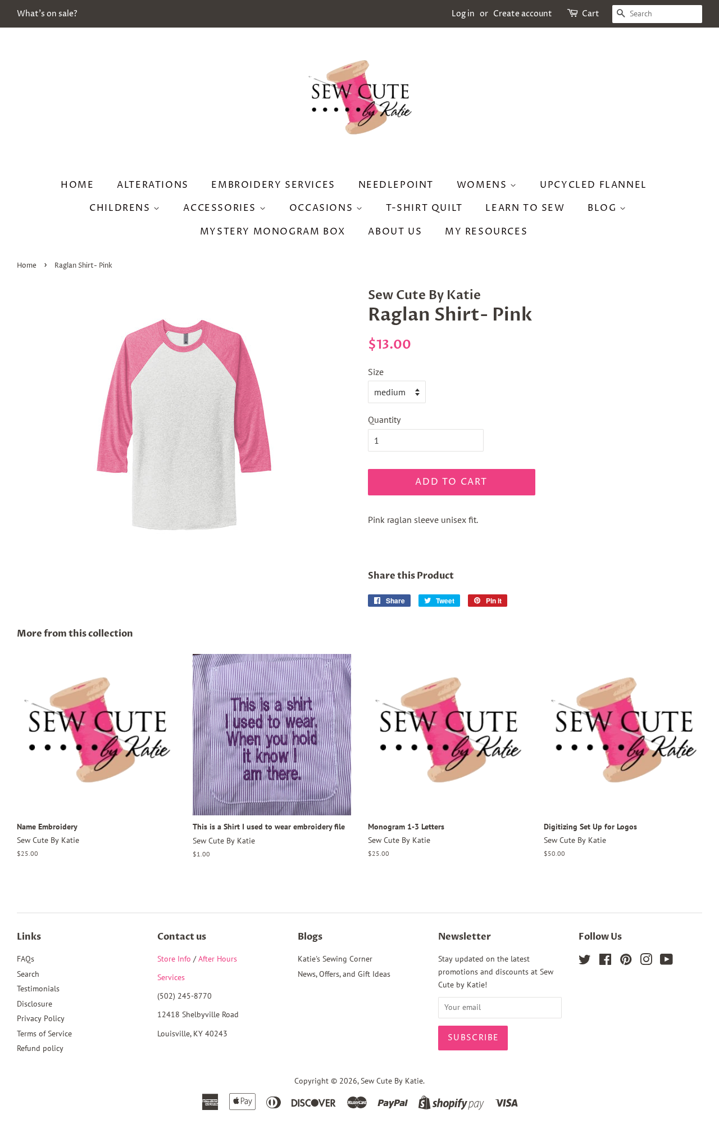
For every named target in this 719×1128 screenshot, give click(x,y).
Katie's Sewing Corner (335, 959)
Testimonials (38, 988)
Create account (522, 13)
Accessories (221, 208)
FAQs (25, 959)
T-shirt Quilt (424, 208)
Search (28, 974)
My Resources (486, 231)
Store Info (174, 959)
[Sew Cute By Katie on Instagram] (646, 961)
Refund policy (40, 1048)
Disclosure (34, 1004)
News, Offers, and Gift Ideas (344, 974)
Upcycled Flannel (593, 185)
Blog (604, 208)
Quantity (384, 419)
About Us (395, 231)
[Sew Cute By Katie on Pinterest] (626, 961)
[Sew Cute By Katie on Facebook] (605, 961)
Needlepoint (396, 185)
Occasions (322, 208)
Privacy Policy (41, 1018)
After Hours (217, 959)
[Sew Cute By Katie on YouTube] (666, 961)
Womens (483, 185)
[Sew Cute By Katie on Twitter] (585, 961)
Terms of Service (44, 1033)
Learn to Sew (525, 208)
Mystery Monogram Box (272, 231)
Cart (590, 13)
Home (77, 185)
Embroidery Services (273, 185)
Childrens (121, 208)
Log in (463, 13)
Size (376, 371)
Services (171, 977)
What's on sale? (47, 13)
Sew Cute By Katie (392, 1081)
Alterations (153, 185)
